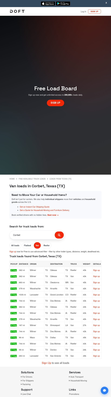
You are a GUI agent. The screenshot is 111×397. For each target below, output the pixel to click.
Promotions (74, 394)
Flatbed (27, 245)
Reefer (47, 245)
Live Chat (26, 394)
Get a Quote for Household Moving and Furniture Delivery (44, 210)
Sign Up (46, 362)
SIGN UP (94, 11)
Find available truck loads (32, 178)
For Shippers (28, 380)
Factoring (26, 384)
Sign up (12, 251)
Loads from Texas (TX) (60, 178)
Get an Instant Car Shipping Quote (34, 206)
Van (37, 245)
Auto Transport (76, 376)
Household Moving (78, 380)
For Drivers (27, 376)
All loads (15, 245)
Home (12, 178)
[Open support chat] (104, 390)
